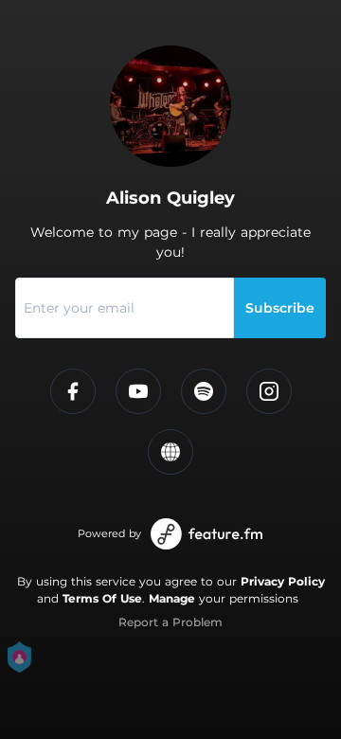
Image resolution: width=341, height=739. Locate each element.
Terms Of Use (102, 598)
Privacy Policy (283, 581)
